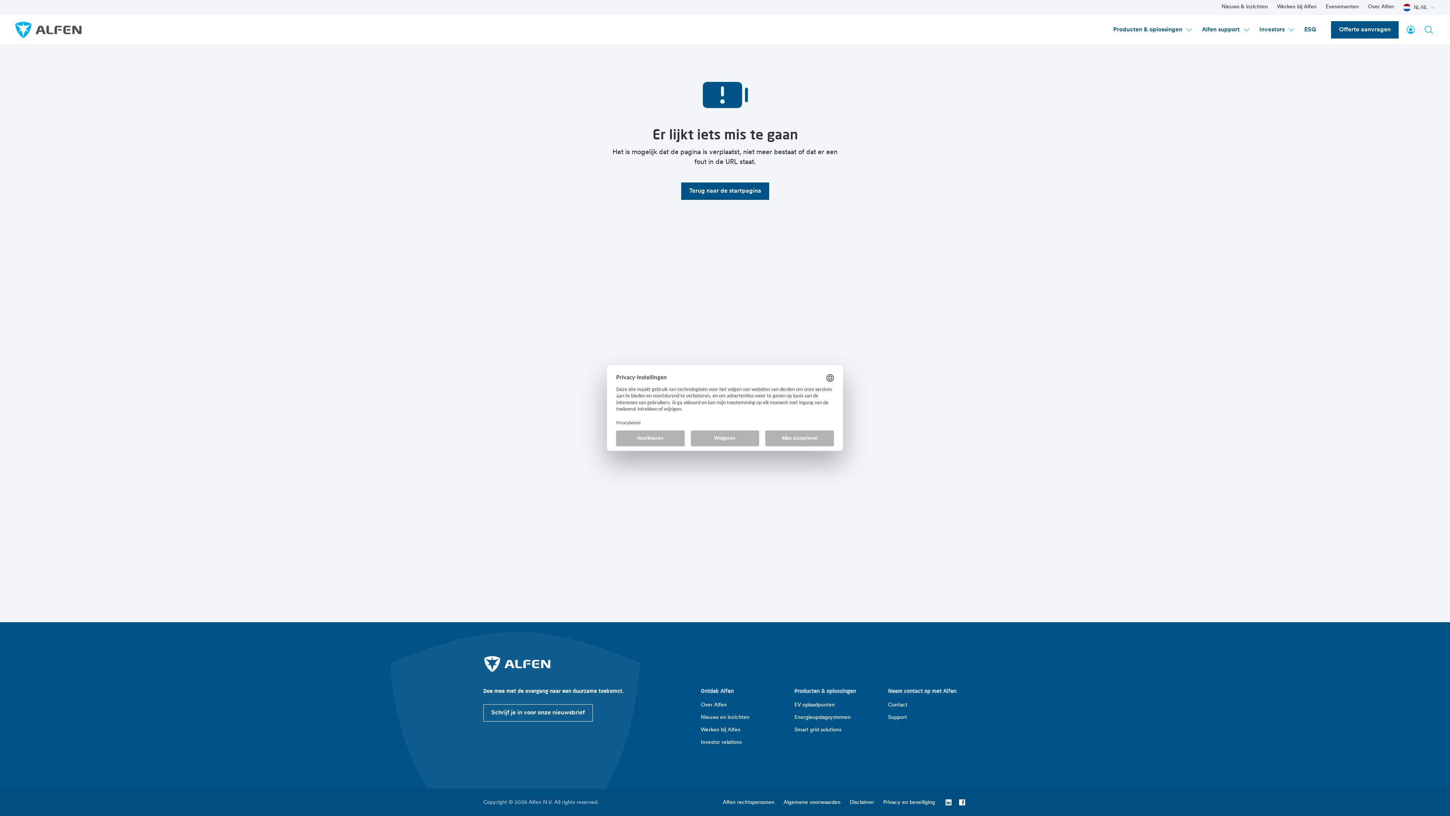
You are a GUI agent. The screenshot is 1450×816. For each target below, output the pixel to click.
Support (897, 717)
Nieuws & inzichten (1245, 7)
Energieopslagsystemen (822, 717)
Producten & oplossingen (1147, 30)
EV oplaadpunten (814, 705)
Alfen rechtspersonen (748, 802)
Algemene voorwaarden (812, 802)
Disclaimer (862, 802)
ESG (1310, 30)
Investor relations (721, 742)
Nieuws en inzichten (725, 717)
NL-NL (1420, 7)
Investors (1272, 30)
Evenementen (1342, 7)
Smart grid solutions (817, 730)
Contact (897, 705)
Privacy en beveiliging (909, 802)
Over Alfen (1381, 7)
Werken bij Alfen (1297, 7)
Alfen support (1221, 30)
